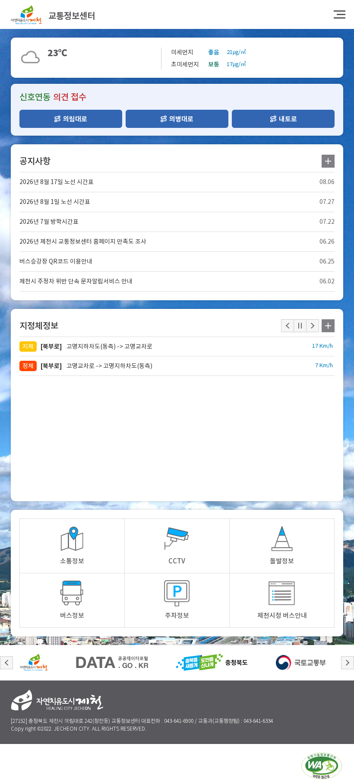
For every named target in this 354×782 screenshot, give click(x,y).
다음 (312, 325)
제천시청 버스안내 (282, 615)
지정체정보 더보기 (328, 325)
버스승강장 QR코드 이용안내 (55, 261)
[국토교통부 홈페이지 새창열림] (301, 662)
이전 (287, 325)
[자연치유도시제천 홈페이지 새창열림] (34, 662)
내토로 (288, 119)
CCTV (176, 561)
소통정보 (72, 561)
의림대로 (75, 119)
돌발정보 (282, 561)
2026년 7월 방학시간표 (49, 222)
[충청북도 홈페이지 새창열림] (212, 662)
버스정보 (72, 615)
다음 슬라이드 (347, 662)
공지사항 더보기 (328, 161)
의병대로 (181, 119)
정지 (300, 325)
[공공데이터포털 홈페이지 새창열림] (112, 662)
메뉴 (339, 14)
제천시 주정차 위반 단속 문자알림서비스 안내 (76, 281)
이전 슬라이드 (6, 662)
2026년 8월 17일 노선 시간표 (56, 182)
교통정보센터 (71, 16)
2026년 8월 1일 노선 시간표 (54, 202)
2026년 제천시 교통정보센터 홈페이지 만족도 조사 (82, 241)
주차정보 (177, 615)
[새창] (321, 767)
